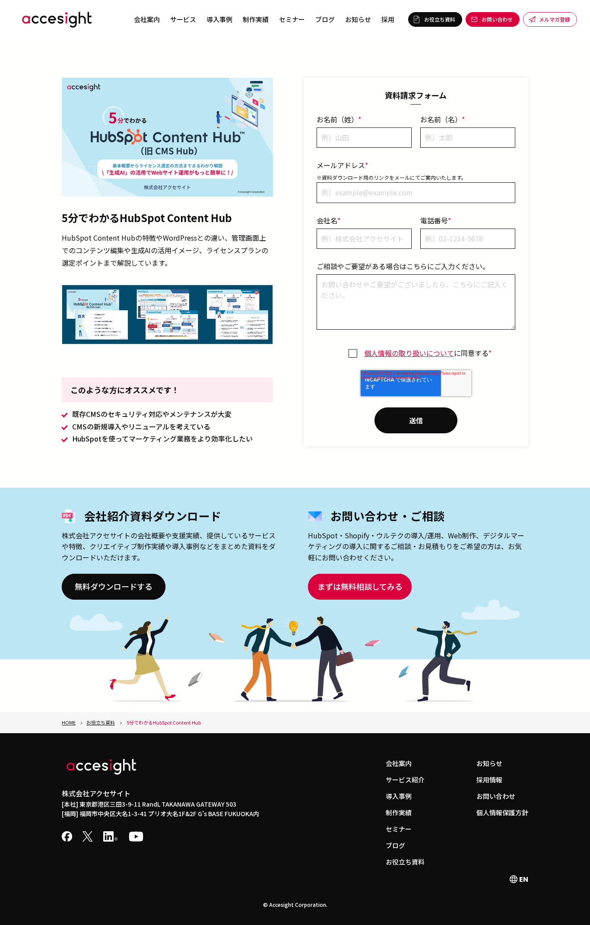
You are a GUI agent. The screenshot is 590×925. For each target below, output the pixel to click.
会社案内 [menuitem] (147, 19)
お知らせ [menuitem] (358, 19)
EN (523, 879)
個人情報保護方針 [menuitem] (502, 812)
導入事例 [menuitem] (219, 19)
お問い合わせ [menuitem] (495, 796)
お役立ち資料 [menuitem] (405, 861)
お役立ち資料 (439, 19)
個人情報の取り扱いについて (409, 353)
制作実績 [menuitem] (256, 19)
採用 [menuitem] (387, 19)
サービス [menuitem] (183, 19)
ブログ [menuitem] (325, 19)
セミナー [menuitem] (292, 19)
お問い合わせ (497, 19)
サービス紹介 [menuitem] (405, 779)
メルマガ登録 (554, 19)
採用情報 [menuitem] (489, 779)
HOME (69, 722)
